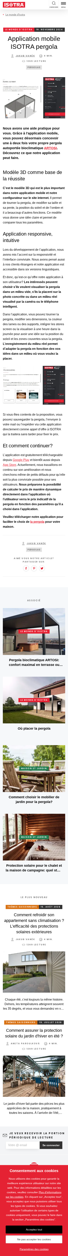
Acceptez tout (34, 1229)
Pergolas (34, 67)
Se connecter (51, 1145)
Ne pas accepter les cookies (34, 1239)
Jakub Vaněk (25, 55)
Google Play (21, 460)
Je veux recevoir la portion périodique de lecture (37, 1135)
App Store (9, 464)
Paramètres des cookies (34, 1249)
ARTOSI (50, 148)
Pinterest (34, 568)
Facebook (26, 568)
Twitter (42, 568)
